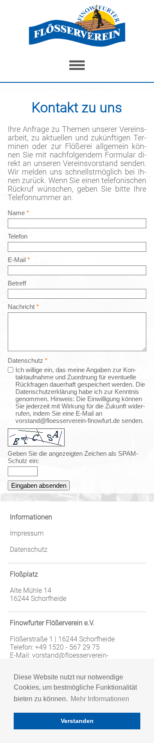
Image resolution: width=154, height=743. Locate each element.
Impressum (27, 533)
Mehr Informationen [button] (100, 698)
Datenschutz (28, 549)
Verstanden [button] (77, 720)
